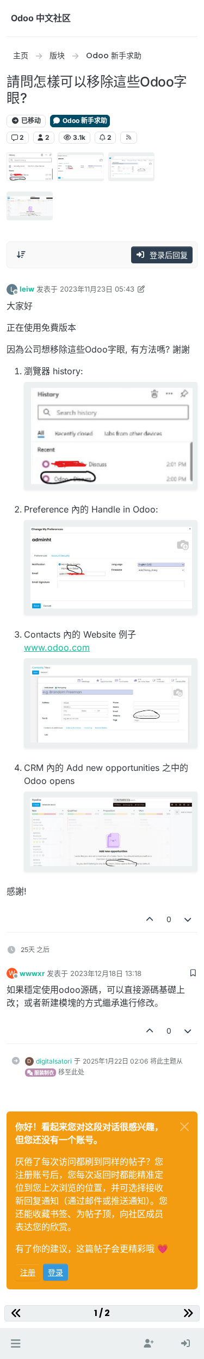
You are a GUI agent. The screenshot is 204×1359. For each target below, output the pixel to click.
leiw (27, 289)
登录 (55, 1272)
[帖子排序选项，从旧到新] (21, 254)
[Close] (184, 1126)
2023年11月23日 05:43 (97, 289)
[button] (15, 1344)
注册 (27, 1272)
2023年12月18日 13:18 (105, 973)
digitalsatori (54, 1061)
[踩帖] (188, 919)
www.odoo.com (57, 647)
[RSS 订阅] (128, 138)
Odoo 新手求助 (84, 120)
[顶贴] (149, 919)
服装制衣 (43, 1073)
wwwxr (32, 973)
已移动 (30, 120)
